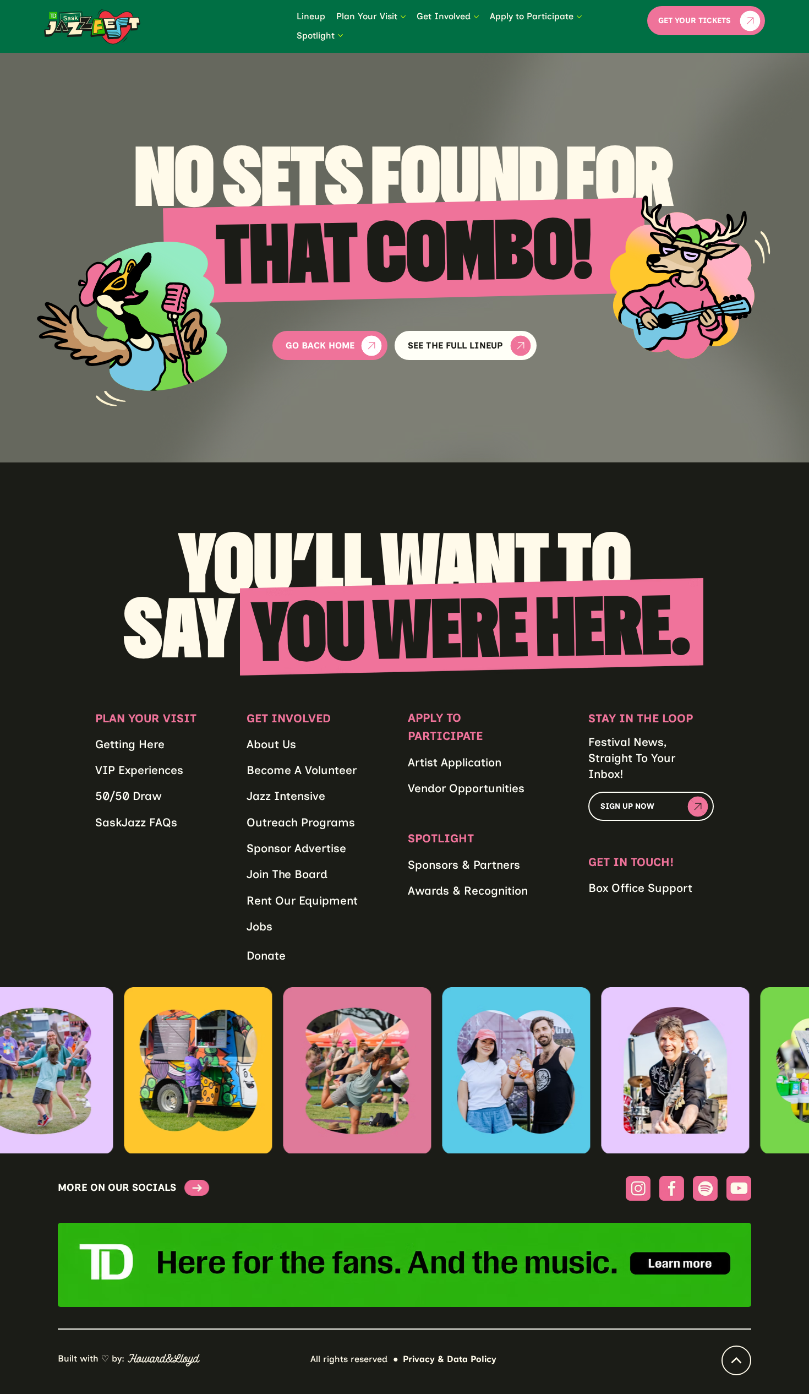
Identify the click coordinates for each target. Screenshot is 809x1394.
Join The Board (287, 874)
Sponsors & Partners (464, 865)
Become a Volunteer (302, 770)
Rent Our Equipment (302, 900)
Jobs (259, 926)
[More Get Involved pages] (476, 16)
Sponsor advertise (296, 848)
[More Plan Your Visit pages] (403, 16)
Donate (266, 955)
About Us (271, 744)
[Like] (736, 1360)
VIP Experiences (139, 770)
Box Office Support (640, 888)
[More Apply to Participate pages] (579, 16)
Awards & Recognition (468, 890)
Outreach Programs (301, 822)
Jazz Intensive (286, 796)
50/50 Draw (128, 796)
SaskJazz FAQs (136, 822)
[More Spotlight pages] (340, 35)
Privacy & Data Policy (449, 1359)
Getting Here (130, 744)
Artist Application (454, 762)
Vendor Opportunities (466, 788)
